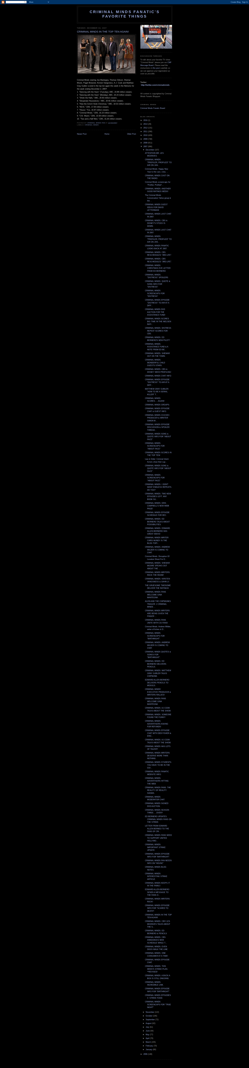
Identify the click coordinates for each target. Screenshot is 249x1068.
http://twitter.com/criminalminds (155, 85)
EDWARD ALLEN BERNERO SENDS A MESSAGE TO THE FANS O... (157, 892)
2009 (145, 139)
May (148, 1034)
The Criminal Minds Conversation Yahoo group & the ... (158, 198)
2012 (145, 128)
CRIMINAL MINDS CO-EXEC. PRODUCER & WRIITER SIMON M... (157, 418)
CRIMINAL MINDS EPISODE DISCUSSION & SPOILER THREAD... (157, 427)
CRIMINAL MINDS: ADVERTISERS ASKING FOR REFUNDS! (156, 724)
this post (156, 68)
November (150, 1012)
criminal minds (92, 125)
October (149, 1016)
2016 (145, 120)
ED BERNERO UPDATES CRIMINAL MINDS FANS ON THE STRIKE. (158, 819)
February (150, 1046)
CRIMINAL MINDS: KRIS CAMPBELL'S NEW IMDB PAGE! (157, 506)
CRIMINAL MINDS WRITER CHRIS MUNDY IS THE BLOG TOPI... (156, 540)
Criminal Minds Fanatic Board (152, 108)
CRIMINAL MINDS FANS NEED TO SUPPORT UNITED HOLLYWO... (158, 838)
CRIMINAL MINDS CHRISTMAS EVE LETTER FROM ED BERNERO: (157, 268)
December (150, 150)
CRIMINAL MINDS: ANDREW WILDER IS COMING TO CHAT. (157, 550)
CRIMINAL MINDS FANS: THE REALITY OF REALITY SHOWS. (158, 790)
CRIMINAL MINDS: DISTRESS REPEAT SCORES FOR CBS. (158, 331)
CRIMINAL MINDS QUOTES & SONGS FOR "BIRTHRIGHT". (158, 654)
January (149, 1049)
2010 (145, 135)
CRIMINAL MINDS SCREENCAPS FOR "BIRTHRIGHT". (155, 636)
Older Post (131, 134)
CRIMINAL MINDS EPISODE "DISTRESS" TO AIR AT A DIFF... (157, 303)
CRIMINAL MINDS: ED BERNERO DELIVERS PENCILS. (155, 664)
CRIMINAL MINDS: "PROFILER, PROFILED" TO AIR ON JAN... (158, 162)
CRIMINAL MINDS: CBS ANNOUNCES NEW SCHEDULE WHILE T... (156, 940)
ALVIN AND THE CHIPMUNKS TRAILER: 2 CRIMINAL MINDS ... (158, 604)
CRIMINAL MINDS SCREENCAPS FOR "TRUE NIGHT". (158, 1004)
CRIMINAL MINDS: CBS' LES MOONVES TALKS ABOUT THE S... (157, 924)
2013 (145, 124)
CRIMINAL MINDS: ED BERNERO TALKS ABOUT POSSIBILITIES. (157, 522)
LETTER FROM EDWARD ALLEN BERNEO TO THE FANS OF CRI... (157, 828)
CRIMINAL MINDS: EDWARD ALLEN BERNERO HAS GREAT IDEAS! (157, 531)
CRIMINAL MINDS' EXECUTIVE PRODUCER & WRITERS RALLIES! (158, 692)
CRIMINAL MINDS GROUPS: (157, 405)
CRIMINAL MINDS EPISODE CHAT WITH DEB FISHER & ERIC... (158, 733)
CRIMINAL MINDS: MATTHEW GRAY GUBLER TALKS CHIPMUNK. (158, 673)
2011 (145, 131)
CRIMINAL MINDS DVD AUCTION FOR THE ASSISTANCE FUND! (155, 312)
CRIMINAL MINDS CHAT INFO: (158, 376)
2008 (145, 143)
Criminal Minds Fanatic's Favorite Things (125, 14)
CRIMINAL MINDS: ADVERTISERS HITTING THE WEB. (157, 781)
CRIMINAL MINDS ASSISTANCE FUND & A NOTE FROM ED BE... (156, 347)
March (148, 1042)
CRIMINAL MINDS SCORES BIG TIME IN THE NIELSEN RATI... (158, 321)
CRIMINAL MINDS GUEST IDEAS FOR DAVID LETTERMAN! (156, 207)
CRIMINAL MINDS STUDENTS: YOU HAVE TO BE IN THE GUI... (158, 765)
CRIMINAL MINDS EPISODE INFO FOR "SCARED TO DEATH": (157, 908)
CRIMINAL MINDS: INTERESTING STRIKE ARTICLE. (156, 876)
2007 (145, 146)
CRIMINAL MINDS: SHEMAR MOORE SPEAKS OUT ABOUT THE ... (157, 566)
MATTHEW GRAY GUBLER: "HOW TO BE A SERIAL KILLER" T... (157, 392)
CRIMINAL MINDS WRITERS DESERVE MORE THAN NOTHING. (157, 756)
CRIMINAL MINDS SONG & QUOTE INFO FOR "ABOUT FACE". (158, 437)
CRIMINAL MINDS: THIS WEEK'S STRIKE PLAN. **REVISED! (156, 969)
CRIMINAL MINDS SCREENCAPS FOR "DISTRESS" (155, 293)
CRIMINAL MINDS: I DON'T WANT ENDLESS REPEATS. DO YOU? (158, 487)
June (148, 1031)
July (148, 1027)
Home (106, 134)
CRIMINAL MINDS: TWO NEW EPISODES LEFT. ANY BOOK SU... (158, 496)
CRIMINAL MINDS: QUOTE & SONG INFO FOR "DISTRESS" (157, 284)
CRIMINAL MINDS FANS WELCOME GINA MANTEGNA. (155, 595)
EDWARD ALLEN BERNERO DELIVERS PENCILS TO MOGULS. (157, 683)
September (150, 1019)
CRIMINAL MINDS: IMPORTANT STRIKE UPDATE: (155, 847)
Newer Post (82, 134)
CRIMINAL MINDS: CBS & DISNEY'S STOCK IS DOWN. (156, 223)
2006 (145, 1054)
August (149, 1023)
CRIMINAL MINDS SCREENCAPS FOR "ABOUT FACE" (155, 446)
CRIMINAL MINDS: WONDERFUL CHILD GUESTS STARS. (155, 363)
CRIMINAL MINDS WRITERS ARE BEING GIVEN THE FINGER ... (157, 613)
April (148, 1038)
